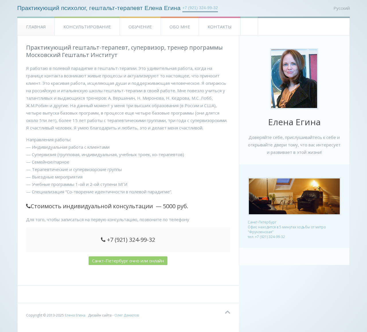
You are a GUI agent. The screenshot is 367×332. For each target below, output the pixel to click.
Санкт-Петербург (262, 222)
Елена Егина (75, 315)
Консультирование (87, 27)
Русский (341, 8)
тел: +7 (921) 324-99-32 (266, 236)
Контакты (220, 27)
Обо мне (179, 27)
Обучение (140, 27)
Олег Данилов (126, 315)
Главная (36, 27)
